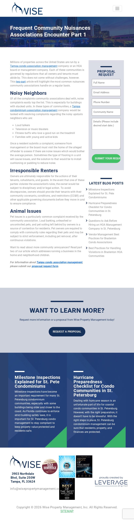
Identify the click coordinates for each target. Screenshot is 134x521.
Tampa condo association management (33, 66)
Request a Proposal (67, 331)
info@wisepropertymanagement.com (36, 489)
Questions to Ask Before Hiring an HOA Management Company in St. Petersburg (105, 224)
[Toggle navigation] (117, 8)
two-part (21, 81)
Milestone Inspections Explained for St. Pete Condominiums (101, 193)
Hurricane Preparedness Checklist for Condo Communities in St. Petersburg (94, 386)
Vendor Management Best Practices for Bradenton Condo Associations (104, 238)
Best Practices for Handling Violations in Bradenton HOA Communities (105, 252)
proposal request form (45, 266)
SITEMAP (67, 511)
